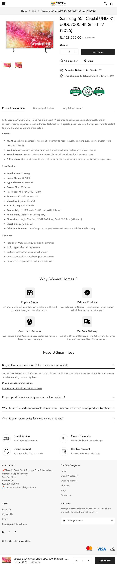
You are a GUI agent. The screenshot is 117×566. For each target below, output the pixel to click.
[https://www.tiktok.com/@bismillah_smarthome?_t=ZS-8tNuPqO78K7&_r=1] (15, 532)
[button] (111, 3)
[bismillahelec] (58, 3)
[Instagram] (9, 532)
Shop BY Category (69, 475)
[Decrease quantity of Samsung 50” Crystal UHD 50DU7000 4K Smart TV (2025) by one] (63, 52)
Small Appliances (69, 480)
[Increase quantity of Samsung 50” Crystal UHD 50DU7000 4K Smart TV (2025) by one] (75, 52)
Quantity (64, 45)
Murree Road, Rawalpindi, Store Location (22, 388)
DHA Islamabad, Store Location (17, 382)
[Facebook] (3, 532)
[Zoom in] (51, 21)
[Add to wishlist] (111, 18)
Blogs (63, 490)
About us (65, 485)
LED (34, 10)
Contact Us (66, 495)
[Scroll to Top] (111, 550)
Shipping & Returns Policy (14, 524)
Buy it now (98, 52)
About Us (6, 509)
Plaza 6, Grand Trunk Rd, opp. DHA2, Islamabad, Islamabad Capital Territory (27, 472)
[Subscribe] (112, 520)
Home (24, 10)
